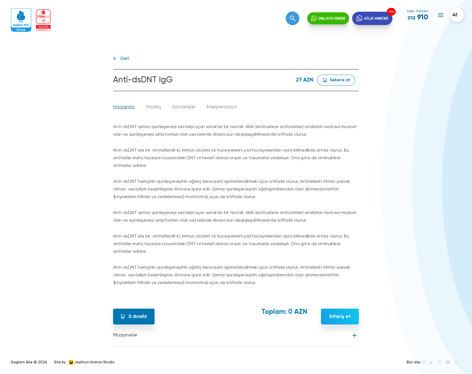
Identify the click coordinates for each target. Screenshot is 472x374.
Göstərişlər (184, 107)
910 (418, 17)
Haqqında (124, 107)
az (455, 15)
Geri (124, 58)
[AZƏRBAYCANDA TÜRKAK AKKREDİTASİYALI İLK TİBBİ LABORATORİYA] (43, 20)
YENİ (390, 12)
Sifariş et (340, 316)
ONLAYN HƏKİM (331, 18)
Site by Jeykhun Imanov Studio (84, 362)
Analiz (137, 316)
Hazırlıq (153, 107)
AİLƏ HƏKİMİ (376, 18)
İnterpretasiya (221, 107)
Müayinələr (125, 335)
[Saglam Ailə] (21, 20)
